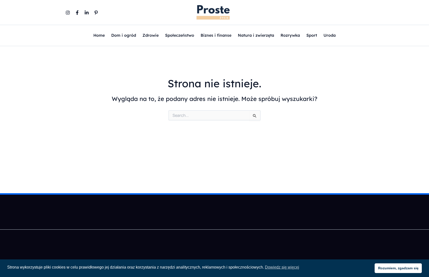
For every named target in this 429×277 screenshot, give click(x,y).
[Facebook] (77, 12)
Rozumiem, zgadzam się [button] (398, 268)
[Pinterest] (96, 12)
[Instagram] (68, 12)
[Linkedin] (86, 12)
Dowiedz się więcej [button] (282, 267)
